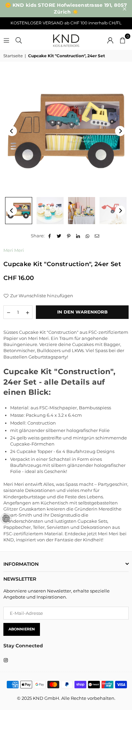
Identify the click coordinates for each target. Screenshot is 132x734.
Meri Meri (13, 250)
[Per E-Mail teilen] (97, 236)
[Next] (120, 131)
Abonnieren (21, 629)
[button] (122, 40)
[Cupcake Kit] (18, 210)
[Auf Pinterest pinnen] (68, 236)
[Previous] (12, 131)
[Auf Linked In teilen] (78, 236)
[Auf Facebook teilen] (49, 236)
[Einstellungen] (110, 40)
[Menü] (6, 39)
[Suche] (19, 39)
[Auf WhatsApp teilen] (87, 236)
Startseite (13, 55)
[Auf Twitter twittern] (59, 236)
